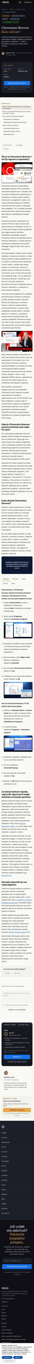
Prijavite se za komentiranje (17, 1009)
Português (5, 1161)
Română (4, 1208)
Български (5, 1213)
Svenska (4, 1175)
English (4, 1133)
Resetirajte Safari (9, 134)
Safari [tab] (13, 583)
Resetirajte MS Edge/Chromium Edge (15, 122)
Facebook (4, 1302)
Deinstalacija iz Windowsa (11, 119)
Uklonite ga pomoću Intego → (17, 83)
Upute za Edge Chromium (10, 125)
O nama (4, 1326)
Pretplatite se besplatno (17, 1110)
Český (4, 1189)
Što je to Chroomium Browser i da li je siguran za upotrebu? (16, 107)
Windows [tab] (6, 579)
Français (4, 1156)
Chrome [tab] (5, 583)
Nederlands (6, 1142)
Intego (8, 418)
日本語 (4, 1204)
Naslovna (5, 9)
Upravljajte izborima (9, 1361)
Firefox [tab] (24, 579)
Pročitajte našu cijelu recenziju (17, 1061)
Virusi (3, 1309)
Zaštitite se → (17, 1057)
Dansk (4, 1166)
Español (4, 1171)
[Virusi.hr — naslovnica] (6, 2)
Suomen (4, 1180)
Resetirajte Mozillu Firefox (11, 128)
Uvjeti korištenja (6, 1330)
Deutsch (4, 1152)
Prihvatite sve (7, 1357)
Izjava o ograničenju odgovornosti (11, 1336)
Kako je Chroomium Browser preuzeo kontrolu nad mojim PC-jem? (16, 112)
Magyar (4, 1194)
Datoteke (4, 1315)
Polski (4, 1147)
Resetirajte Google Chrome (12, 131)
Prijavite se (27, 2)
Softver (4, 1312)
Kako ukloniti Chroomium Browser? (13, 116)
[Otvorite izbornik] (20, 2)
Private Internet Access (17, 932)
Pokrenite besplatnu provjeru (17, 1266)
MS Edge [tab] (15, 579)
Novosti (4, 1319)
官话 (3, 1199)
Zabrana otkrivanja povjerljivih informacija (14, 1339)
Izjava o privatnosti (7, 1333)
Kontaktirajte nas (6, 1342)
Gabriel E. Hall (10, 53)
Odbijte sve (18, 1357)
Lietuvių (4, 1137)
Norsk (4, 1185)
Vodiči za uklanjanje (17, 9)
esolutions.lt (10, 1298)
